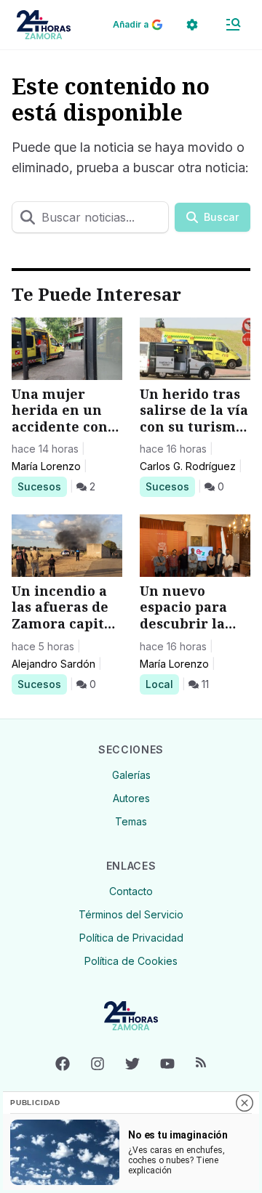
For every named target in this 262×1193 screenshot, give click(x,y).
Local (162, 683)
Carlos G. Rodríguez (188, 466)
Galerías (131, 775)
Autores (131, 798)
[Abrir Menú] (232, 24)
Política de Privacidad (131, 937)
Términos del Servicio (131, 914)
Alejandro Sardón (53, 664)
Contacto (131, 891)
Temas (131, 821)
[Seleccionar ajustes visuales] (192, 24)
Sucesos (42, 486)
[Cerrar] (244, 1103)
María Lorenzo (46, 466)
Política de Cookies (131, 961)
